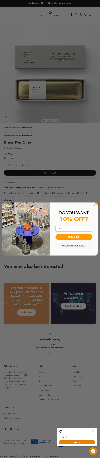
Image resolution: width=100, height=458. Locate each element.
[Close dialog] (95, 204)
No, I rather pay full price (73, 245)
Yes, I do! (73, 237)
